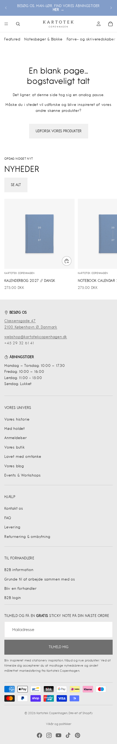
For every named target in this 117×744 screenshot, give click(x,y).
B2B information (18, 570)
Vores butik (14, 447)
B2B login (12, 598)
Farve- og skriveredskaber (91, 39)
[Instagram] (49, 735)
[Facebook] (39, 735)
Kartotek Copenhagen (51, 713)
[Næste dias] (111, 8)
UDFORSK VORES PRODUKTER (59, 131)
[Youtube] (58, 735)
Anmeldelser (15, 438)
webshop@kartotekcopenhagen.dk (35, 337)
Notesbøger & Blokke (43, 39)
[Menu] (6, 24)
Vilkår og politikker (58, 724)
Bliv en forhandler (20, 589)
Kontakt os (13, 508)
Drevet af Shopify (81, 713)
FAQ (7, 518)
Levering (12, 527)
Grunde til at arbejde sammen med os (39, 579)
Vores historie (17, 419)
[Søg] (18, 24)
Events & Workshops (22, 475)
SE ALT (16, 185)
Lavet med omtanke (22, 457)
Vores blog (14, 466)
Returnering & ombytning (27, 537)
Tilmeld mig (58, 647)
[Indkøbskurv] (110, 24)
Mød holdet (14, 429)
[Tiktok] (68, 735)
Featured (12, 39)
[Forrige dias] (6, 8)
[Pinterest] (77, 735)
